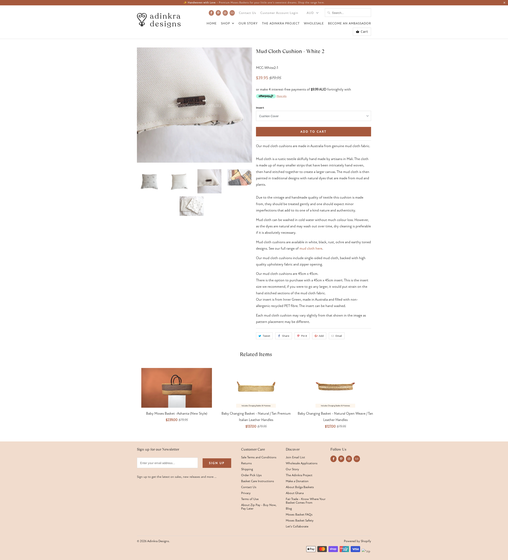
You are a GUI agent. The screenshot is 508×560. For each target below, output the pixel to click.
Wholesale (314, 23)
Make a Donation (297, 481)
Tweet (266, 336)
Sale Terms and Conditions (258, 457)
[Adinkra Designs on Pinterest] (218, 13)
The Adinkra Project (281, 23)
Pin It (304, 336)
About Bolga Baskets (300, 487)
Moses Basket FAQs (299, 515)
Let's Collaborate (297, 526)
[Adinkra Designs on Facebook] (211, 13)
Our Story (248, 23)
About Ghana (295, 493)
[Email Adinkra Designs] (232, 13)
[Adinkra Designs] (159, 19)
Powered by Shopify (357, 541)
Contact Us (247, 13)
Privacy (246, 493)
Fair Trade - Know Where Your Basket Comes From (305, 501)
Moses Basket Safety (300, 520)
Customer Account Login (279, 13)
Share (285, 336)
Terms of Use (250, 499)
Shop (226, 23)
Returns (246, 463)
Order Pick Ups (251, 475)
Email (339, 336)
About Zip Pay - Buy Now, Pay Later (258, 507)
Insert (260, 107)
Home (212, 23)
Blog (289, 509)
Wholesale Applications (302, 463)
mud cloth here (310, 248)
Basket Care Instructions (257, 481)
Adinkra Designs (158, 541)
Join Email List (295, 457)
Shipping (247, 469)
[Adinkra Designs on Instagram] (225, 13)
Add (321, 336)
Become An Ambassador (349, 23)
